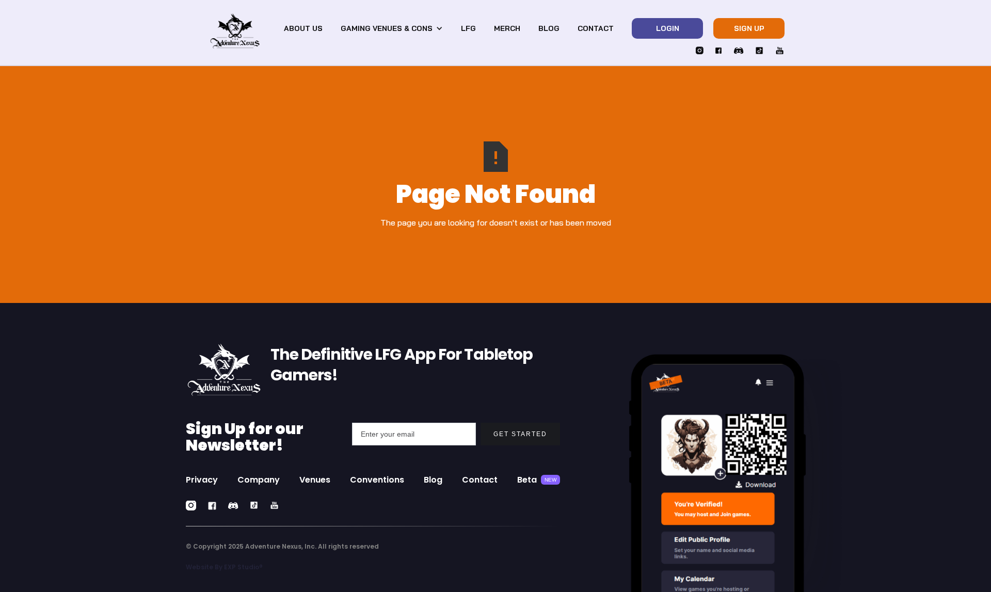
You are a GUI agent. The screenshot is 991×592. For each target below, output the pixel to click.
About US (303, 28)
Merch (507, 28)
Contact (596, 28)
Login (667, 28)
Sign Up (749, 28)
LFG (468, 28)
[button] (392, 28)
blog (549, 28)
